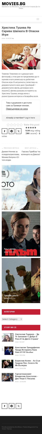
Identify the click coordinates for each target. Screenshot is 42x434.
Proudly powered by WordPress (12, 427)
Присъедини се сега (17, 108)
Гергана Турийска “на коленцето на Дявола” (30, 153)
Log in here (30, 117)
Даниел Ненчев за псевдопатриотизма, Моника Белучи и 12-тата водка (11, 155)
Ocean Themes (7, 429)
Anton (4, 38)
